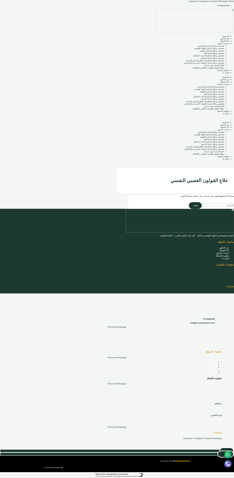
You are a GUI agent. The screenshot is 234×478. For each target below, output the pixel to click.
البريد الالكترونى (216, 415)
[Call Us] (228, 464)
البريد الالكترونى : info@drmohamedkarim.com (215, 281)
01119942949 (209, 319)
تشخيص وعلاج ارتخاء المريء (212, 58)
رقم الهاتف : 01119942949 (224, 277)
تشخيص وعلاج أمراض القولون (212, 50)
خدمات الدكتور (223, 43)
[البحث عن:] (218, 205)
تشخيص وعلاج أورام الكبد (213, 53)
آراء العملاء (224, 41)
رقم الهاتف (218, 403)
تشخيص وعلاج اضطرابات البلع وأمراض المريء (205, 60)
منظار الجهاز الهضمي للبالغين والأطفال (208, 67)
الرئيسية (225, 36)
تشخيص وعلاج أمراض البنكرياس (211, 46)
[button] (117, 118)
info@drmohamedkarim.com (202, 323)
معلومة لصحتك (223, 70)
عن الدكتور (224, 38)
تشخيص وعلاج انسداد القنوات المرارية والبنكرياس (204, 63)
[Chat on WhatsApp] (228, 455)
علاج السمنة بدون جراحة (214, 65)
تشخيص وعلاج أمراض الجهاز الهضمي (209, 48)
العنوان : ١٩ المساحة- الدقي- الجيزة (221, 271)
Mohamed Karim (183, 461)
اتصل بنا (226, 72)
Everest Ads (58, 467)
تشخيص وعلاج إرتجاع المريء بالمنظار (208, 55)
